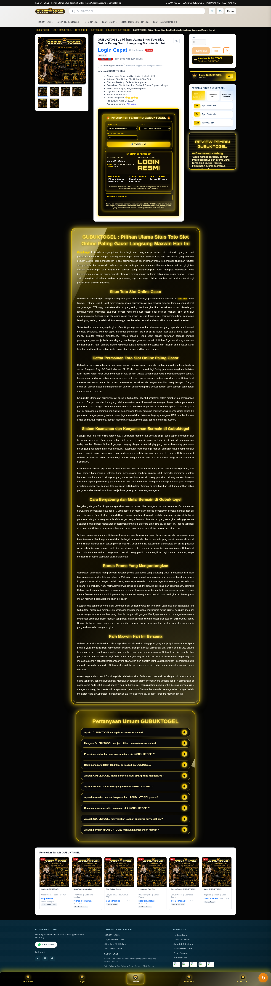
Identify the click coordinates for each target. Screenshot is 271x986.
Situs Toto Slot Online (115, 944)
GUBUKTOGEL (173, 3)
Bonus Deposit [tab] (198, 95)
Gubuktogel (83, 252)
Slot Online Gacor (113, 948)
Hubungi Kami (180, 958)
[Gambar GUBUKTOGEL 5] (43, 103)
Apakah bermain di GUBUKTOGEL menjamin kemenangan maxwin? (121, 829)
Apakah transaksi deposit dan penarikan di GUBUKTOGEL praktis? (121, 797)
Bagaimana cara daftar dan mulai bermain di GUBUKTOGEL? (117, 765)
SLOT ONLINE (229, 3)
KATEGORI (112, 124)
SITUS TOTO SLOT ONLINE (135, 22)
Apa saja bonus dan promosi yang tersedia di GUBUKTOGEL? (118, 786)
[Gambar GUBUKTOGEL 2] (54, 92)
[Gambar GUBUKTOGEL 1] (43, 92)
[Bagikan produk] (176, 41)
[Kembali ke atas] (264, 970)
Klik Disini (131, 104)
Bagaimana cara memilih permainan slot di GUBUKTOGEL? (117, 808)
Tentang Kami (180, 935)
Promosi (28, 981)
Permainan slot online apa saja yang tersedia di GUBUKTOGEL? (119, 754)
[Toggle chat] (263, 977)
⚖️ (220, 11)
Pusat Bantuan (180, 953)
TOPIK (142, 124)
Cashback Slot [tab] (213, 95)
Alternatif (189, 981)
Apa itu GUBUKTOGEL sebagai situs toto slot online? (113, 732)
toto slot (182, 298)
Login (82, 981)
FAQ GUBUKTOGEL (183, 948)
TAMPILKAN (138, 144)
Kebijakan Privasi (181, 939)
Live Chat (242, 981)
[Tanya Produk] (226, 50)
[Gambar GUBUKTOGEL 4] (77, 92)
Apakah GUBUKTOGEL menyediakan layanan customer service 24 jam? (123, 819)
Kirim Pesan (48, 945)
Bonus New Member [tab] (226, 95)
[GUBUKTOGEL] (50, 11)
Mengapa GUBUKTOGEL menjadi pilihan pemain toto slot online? (120, 743)
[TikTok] (52, 958)
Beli (216, 51)
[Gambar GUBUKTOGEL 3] (66, 92)
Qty (193, 37)
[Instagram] (45, 958)
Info (229, 76)
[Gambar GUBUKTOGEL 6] (54, 103)
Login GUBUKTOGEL (115, 939)
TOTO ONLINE (213, 3)
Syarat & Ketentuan (183, 944)
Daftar (135, 982)
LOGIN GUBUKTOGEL (193, 3)
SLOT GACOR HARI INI (165, 22)
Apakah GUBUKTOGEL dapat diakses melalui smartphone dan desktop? (124, 775)
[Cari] (73, 11)
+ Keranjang (200, 51)
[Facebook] (37, 958)
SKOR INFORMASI (115, 133)
